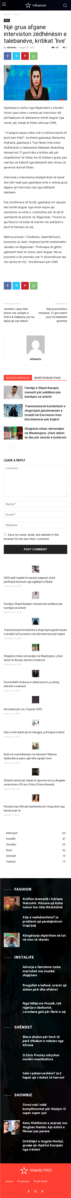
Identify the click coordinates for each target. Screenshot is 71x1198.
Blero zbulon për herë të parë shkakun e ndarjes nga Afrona (43, 1041)
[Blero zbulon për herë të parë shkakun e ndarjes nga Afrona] (12, 1041)
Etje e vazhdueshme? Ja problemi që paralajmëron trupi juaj (42, 921)
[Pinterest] (25, 56)
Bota (16, 14)
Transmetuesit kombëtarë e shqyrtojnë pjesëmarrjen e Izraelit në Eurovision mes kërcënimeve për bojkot (35, 631)
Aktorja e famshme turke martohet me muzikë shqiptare (42, 971)
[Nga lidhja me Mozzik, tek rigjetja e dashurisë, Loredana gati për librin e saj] (12, 1008)
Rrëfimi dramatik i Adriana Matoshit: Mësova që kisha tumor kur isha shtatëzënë (43, 903)
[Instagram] (35, 1191)
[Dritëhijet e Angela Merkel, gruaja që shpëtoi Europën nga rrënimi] (12, 1146)
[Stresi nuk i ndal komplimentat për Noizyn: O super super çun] (12, 1109)
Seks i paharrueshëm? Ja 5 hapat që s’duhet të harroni (43, 1075)
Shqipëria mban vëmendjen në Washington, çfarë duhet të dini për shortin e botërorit (45, 433)
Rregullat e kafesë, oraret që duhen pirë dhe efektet (45, 987)
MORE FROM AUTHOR (47, 377)
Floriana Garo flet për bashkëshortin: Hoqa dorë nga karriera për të (34, 808)
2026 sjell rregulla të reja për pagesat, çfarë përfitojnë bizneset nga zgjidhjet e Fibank (29, 579)
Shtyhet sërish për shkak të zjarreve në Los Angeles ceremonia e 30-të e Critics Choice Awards (34, 782)
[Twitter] (16, 56)
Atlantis (11, 47)
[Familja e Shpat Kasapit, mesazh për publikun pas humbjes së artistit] (13, 392)
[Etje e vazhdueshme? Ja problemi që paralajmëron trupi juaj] (12, 922)
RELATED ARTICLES (18, 377)
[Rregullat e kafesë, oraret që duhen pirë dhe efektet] (12, 990)
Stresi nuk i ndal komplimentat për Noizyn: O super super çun (44, 1109)
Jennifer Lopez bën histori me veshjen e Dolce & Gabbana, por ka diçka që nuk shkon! (19, 315)
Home (7, 14)
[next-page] (12, 447)
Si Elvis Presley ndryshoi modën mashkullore (41, 1057)
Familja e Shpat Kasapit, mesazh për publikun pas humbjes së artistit (43, 392)
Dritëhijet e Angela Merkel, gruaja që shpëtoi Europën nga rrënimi (43, 1145)
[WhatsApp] (33, 56)
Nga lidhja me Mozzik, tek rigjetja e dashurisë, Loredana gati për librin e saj (44, 1008)
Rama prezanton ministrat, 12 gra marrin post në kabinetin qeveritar (52, 315)
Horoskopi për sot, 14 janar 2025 (23, 709)
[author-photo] (36, 353)
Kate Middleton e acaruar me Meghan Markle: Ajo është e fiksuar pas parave (45, 1127)
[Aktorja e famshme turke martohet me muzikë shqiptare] (12, 971)
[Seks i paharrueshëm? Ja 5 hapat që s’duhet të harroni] (12, 1078)
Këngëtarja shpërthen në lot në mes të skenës (44, 938)
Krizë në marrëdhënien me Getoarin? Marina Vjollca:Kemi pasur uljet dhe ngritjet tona (30, 756)
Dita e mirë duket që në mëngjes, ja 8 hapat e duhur (34, 732)
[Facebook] (7, 56)
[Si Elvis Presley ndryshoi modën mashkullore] (12, 1059)
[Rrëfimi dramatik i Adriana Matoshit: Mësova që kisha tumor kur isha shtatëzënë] (12, 903)
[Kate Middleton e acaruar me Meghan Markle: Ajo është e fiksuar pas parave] (12, 1127)
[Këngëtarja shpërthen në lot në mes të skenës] (12, 940)
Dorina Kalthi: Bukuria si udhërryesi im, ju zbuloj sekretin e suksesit (31, 684)
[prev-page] (6, 447)
